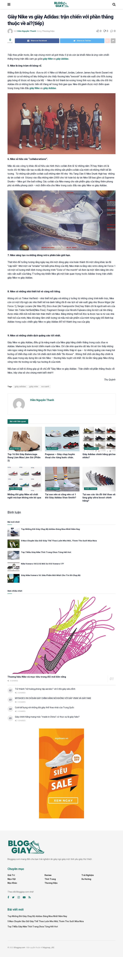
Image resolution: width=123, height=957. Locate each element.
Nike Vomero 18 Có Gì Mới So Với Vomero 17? (42, 564)
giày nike (33, 387)
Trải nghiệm (87, 875)
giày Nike (48, 58)
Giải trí (11, 875)
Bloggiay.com (19, 948)
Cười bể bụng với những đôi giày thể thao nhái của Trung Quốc (44, 707)
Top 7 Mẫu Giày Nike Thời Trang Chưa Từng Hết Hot (46, 552)
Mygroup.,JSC (48, 948)
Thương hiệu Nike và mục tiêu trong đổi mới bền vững (37, 676)
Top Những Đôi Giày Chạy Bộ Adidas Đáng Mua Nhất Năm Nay (50, 529)
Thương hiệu (48, 31)
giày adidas (20, 387)
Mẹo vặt (12, 879)
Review (48, 875)
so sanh (45, 387)
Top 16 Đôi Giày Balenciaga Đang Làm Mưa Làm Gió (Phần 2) (24, 457)
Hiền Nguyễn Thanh (26, 31)
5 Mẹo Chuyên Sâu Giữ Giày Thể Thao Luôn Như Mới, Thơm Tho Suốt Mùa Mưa (59, 541)
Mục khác (15, 449)
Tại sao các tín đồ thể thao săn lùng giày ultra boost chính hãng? (99, 497)
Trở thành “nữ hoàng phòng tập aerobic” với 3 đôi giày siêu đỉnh (45, 689)
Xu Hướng (86, 879)
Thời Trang (15, 489)
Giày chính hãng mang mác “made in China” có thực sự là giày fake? (47, 717)
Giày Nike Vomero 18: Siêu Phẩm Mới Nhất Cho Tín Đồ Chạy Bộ (50, 575)
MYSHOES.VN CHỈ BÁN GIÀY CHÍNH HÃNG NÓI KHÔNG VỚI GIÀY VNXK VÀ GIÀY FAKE (53, 698)
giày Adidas (62, 58)
